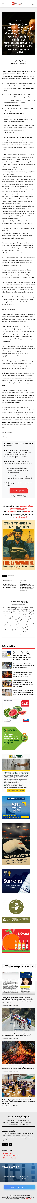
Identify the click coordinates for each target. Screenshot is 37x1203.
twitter (27, 511)
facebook (12, 511)
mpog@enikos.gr (7, 432)
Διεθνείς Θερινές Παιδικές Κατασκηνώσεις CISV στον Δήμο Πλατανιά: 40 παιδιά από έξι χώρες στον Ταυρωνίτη (18, 1101)
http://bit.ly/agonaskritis (18, 604)
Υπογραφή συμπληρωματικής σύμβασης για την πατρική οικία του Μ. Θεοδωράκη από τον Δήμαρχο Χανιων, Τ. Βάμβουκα (27, 586)
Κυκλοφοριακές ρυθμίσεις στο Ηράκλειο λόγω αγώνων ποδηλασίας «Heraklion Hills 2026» (23, 665)
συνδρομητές (21, 517)
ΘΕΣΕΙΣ (18, 20)
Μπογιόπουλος (11, 575)
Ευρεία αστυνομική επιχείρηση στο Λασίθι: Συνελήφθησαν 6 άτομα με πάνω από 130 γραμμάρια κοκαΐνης (23, 692)
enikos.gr (4, 437)
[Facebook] (17, 634)
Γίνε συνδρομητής (18, 491)
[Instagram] (3, 1144)
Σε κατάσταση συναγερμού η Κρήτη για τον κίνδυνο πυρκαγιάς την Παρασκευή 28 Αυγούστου (23, 674)
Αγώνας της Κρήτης (20, 61)
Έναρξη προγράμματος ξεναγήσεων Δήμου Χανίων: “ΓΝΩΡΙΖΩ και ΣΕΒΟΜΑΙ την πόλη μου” (10, 585)
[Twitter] (20, 634)
